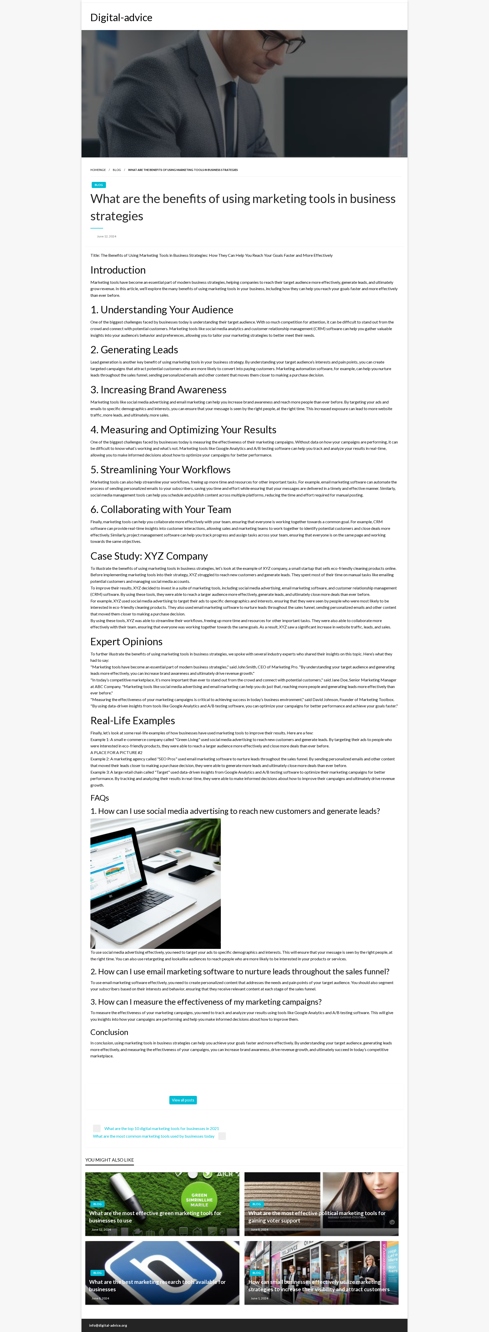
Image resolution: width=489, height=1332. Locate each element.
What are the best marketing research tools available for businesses (157, 1285)
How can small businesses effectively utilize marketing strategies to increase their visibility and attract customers (319, 1285)
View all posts (183, 1100)
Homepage (98, 169)
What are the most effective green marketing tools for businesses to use (155, 1216)
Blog (117, 169)
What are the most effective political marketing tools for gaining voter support (317, 1216)
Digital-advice (121, 17)
